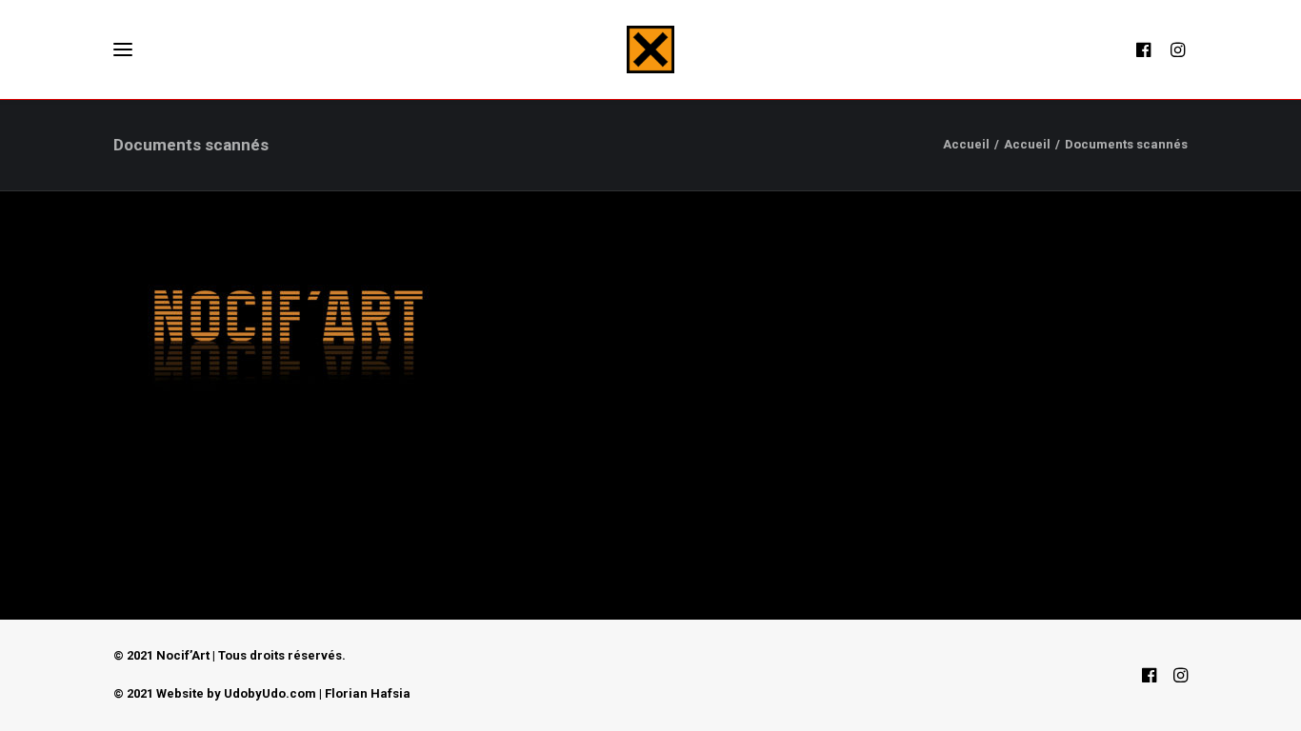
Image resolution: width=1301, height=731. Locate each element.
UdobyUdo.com (270, 693)
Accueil (966, 144)
